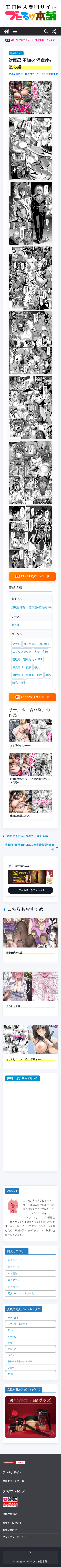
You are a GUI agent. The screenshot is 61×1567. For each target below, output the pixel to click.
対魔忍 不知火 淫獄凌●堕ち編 (29, 607)
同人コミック (16, 53)
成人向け (17, 667)
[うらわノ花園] (30, 974)
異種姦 (30, 675)
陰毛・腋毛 (19, 682)
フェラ (11, 1367)
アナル (16, 643)
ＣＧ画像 (12, 1273)
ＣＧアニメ (14, 1280)
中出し (11, 1374)
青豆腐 (15, 625)
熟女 (37, 667)
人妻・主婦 (41, 651)
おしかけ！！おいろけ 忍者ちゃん (24, 1059)
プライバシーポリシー (14, 1537)
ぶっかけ (12, 1336)
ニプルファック (21, 651)
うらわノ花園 (13, 1006)
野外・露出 (13, 1317)
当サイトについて (12, 1522)
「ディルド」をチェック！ (30, 890)
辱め (48, 675)
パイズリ (12, 1355)
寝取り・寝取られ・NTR (27, 659)
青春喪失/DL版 (14, 952)
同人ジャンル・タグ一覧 (21, 1293)
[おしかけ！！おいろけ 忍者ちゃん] (30, 1027)
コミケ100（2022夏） (36, 643)
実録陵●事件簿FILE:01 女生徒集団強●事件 (29, 847)
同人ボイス (14, 1286)
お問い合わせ (10, 1529)
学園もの (12, 1349)
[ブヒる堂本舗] (7, 31)
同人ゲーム (14, 1267)
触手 (40, 675)
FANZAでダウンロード (35, 576)
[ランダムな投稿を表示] (54, 31)
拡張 (29, 667)
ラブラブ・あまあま (17, 1324)
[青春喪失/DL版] (30, 920)
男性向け (17, 675)
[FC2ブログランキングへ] (10, 1504)
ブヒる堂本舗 (40, 1561)
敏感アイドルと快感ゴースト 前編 (27, 836)
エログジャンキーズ (13, 1481)
